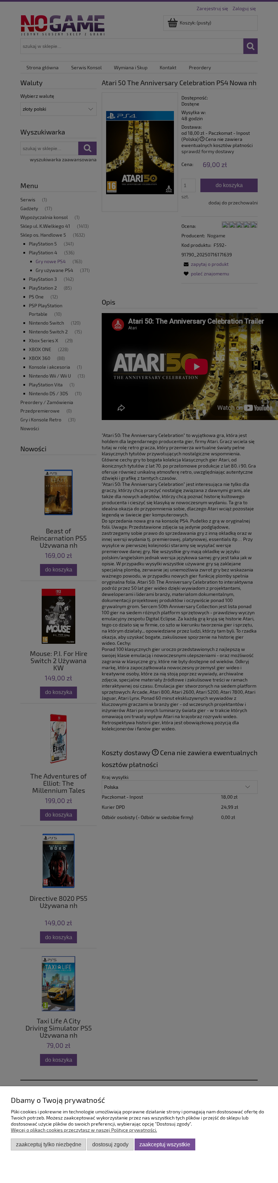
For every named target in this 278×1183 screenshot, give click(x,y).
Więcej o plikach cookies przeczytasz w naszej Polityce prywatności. (84, 1130)
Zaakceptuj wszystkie (164, 1144)
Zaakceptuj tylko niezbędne (48, 1144)
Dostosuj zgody (110, 1144)
